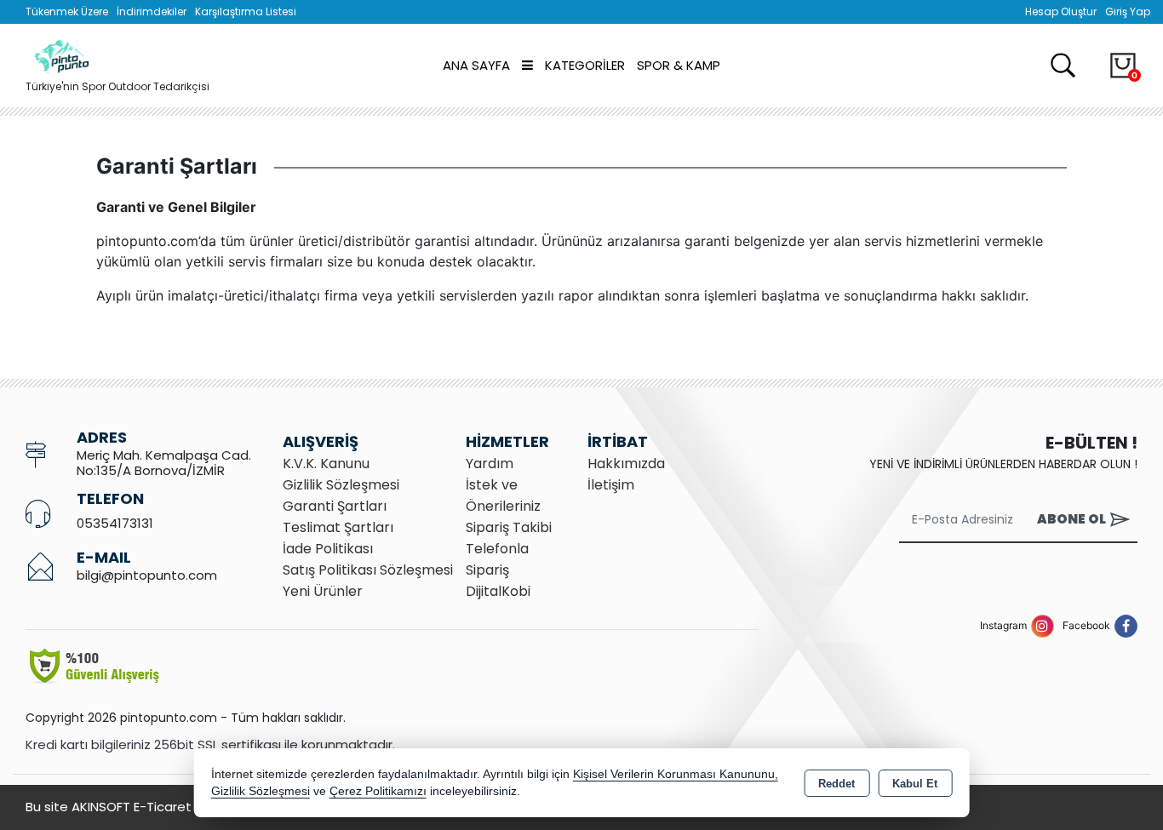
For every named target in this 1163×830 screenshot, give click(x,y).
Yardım (489, 463)
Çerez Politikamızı (378, 791)
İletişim (610, 485)
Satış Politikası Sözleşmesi (368, 570)
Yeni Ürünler (323, 591)
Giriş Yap (1127, 11)
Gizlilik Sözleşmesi (341, 485)
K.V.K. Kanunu (326, 463)
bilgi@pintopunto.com (147, 575)
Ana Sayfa (476, 65)
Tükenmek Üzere (67, 11)
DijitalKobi (498, 591)
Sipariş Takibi (509, 527)
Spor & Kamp (678, 65)
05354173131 (115, 523)
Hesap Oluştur (1061, 11)
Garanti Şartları (335, 506)
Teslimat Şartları (338, 527)
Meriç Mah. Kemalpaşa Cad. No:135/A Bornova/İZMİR (164, 462)
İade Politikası (328, 548)
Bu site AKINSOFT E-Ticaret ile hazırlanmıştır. (162, 807)
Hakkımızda (626, 463)
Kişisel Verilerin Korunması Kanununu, (675, 774)
